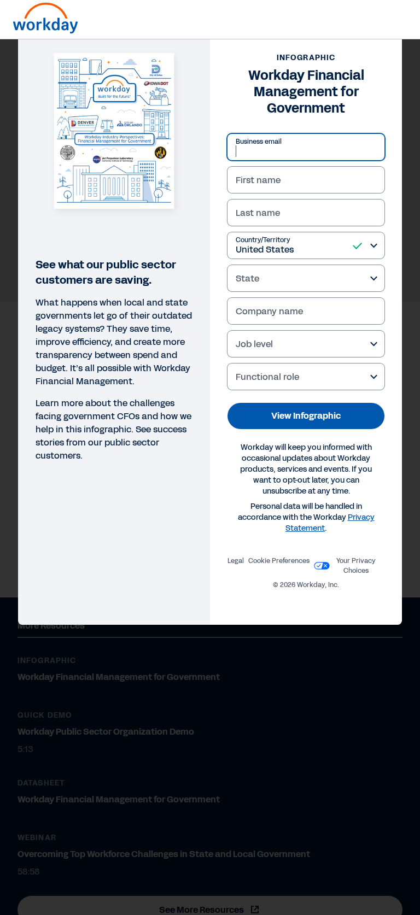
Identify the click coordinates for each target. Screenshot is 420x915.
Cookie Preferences (279, 560)
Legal (236, 560)
